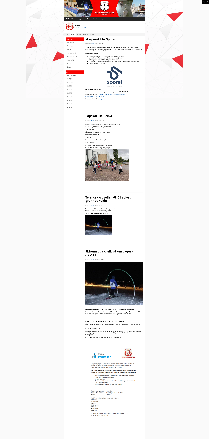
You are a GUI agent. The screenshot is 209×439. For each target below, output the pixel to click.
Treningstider (91, 19)
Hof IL (67, 19)
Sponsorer (104, 19)
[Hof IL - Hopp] (104, 8)
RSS (69, 67)
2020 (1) (69, 96)
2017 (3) (69, 103)
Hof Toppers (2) (71, 53)
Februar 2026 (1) (72, 75)
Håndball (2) (70, 49)
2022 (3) (69, 89)
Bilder (79, 34)
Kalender (93, 34)
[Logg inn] (206, 1)
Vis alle (69, 63)
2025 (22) (69, 79)
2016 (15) (69, 107)
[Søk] (203, 1)
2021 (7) (69, 93)
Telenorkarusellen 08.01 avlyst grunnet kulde (108, 199)
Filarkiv (85, 34)
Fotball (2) (70, 46)
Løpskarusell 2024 (98, 116)
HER (109, 213)
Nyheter (73, 19)
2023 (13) (69, 86)
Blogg (73, 34)
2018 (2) (69, 100)
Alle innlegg (70, 42)
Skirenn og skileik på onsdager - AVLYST (109, 253)
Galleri (98, 19)
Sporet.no (104, 99)
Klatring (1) (70, 60)
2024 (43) (69, 82)
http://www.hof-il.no (81, 28)
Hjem (67, 34)
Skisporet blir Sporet (100, 39)
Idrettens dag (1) (72, 56)
